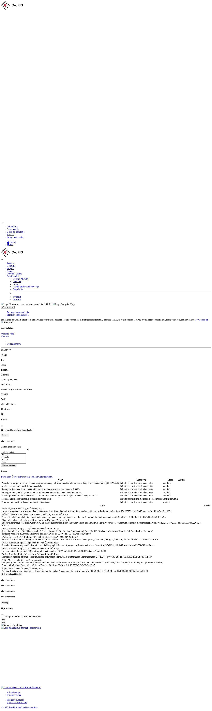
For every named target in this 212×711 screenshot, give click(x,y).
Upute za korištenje (16, 232)
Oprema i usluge (14, 273)
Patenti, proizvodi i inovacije (26, 286)
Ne (3, 622)
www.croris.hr (201, 319)
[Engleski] (13, 457)
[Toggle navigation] (2, 222)
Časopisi (16, 284)
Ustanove (17, 281)
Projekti (10, 268)
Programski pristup (15, 237)
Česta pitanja (13, 229)
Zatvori (5, 435)
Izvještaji (17, 297)
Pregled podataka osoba (18, 315)
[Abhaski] (13, 459)
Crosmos (17, 299)
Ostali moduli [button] (13, 276)
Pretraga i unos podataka (18, 312)
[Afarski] (13, 462)
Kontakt (10, 234)
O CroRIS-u (12, 226)
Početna (10, 263)
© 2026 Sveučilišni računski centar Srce (19, 707)
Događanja (18, 289)
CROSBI (11, 266)
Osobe (10, 271)
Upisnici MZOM (20, 279)
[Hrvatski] (13, 455)
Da (3, 619)
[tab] (7, 333)
